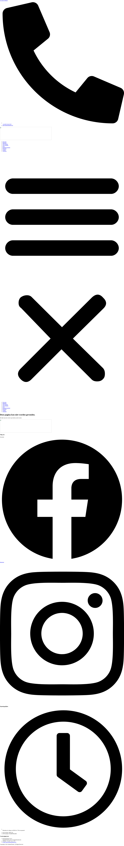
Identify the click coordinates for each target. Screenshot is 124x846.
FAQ (4, 146)
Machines (5, 142)
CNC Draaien (5, 145)
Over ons (4, 141)
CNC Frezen (5, 144)
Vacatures (5, 151)
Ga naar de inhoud (4, 0)
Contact (4, 149)
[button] (62, 277)
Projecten (4, 148)
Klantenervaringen (6, 147)
